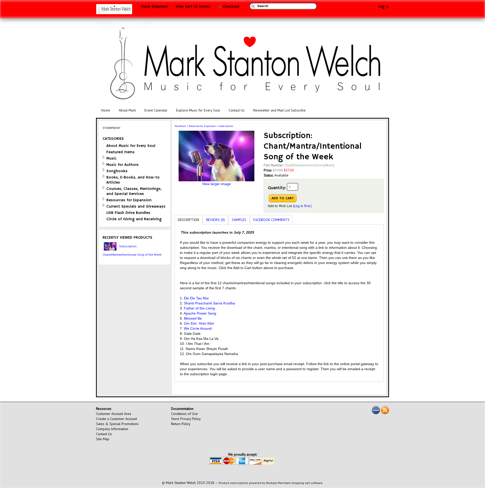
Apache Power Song (200, 313)
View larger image (216, 184)
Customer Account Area (113, 413)
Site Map (102, 439)
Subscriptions (226, 126)
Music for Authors (122, 164)
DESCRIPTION (188, 219)
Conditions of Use (184, 413)
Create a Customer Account (116, 418)
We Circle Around (198, 328)
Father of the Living (199, 308)
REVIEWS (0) (215, 219)
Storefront (180, 126)
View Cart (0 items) (193, 6)
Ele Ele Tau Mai (196, 298)
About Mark (127, 110)
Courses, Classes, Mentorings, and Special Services (134, 191)
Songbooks (117, 171)
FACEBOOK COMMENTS (271, 219)
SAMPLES (239, 219)
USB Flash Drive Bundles (128, 212)
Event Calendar (155, 110)
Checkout (230, 6)
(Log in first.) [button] (302, 206)
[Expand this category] (103, 157)
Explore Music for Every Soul (198, 110)
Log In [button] (383, 6)
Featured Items (120, 152)
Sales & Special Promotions (117, 424)
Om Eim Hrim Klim (199, 323)
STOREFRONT (111, 128)
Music (111, 158)
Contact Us (237, 110)
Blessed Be (193, 318)
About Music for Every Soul (130, 145)
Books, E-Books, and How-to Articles (133, 180)
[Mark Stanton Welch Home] (114, 10)
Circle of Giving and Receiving (134, 219)
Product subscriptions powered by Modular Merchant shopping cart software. (271, 483)
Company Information (112, 429)
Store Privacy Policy (186, 418)
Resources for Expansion (129, 200)
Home (105, 110)
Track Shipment (154, 6)
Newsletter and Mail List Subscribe (279, 110)
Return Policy (180, 424)
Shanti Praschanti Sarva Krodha (209, 303)
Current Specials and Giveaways (135, 206)
